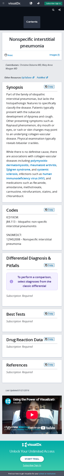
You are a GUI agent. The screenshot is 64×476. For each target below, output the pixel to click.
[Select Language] (31, 3)
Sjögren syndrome (18, 169)
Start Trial (32, 458)
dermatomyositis (17, 165)
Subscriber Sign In (53, 3)
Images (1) (54, 55)
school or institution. (47, 473)
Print (10, 55)
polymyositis (39, 161)
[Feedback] (39, 3)
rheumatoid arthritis (43, 165)
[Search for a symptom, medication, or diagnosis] (52, 10)
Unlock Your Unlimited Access (32, 451)
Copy (50, 86)
